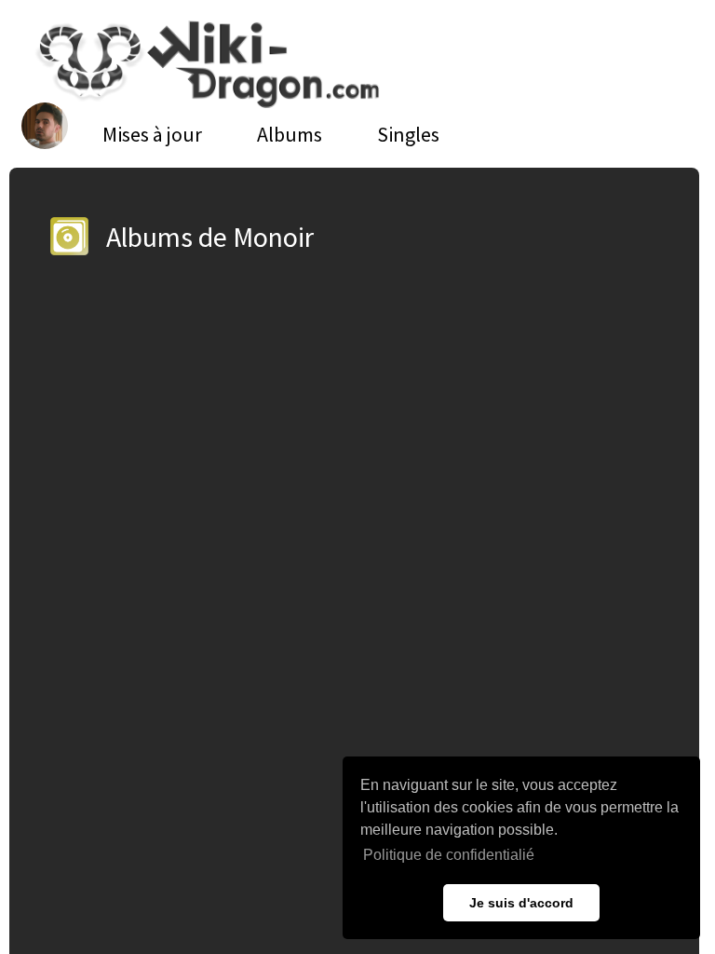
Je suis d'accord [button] (521, 902)
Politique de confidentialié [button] (448, 855)
